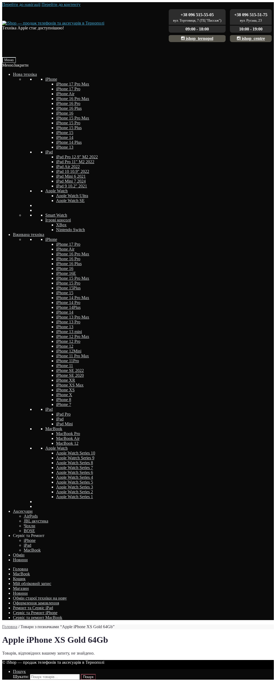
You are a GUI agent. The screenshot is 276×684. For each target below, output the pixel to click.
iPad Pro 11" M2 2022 (75, 161)
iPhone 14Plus (68, 307)
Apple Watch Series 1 (74, 496)
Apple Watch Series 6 (74, 472)
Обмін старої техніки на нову (40, 598)
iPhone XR (65, 380)
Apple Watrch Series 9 (75, 458)
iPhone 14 (64, 137)
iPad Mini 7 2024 (71, 181)
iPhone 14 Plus (69, 142)
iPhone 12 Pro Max (72, 336)
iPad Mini (64, 424)
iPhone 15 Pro (68, 123)
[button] (15, 65)
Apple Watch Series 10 (75, 453)
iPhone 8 (63, 399)
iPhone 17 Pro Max (72, 84)
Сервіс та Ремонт (28, 535)
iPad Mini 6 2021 (71, 176)
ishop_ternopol (199, 38)
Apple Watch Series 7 (74, 467)
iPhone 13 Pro (68, 322)
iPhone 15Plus (68, 288)
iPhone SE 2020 (70, 375)
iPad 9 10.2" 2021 (71, 186)
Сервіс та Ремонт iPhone (35, 612)
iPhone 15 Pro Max (72, 118)
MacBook (53, 428)
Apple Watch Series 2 (74, 492)
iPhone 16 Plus (69, 108)
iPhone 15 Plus (69, 127)
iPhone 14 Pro (68, 302)
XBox (61, 225)
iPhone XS (65, 390)
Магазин (21, 588)
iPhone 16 (64, 113)
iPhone (51, 79)
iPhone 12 (64, 346)
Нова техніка (25, 74)
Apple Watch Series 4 (74, 477)
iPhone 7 (63, 404)
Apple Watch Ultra (72, 195)
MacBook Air (68, 438)
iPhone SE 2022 (70, 370)
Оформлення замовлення (36, 603)
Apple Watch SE (70, 200)
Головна (20, 569)
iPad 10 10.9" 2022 (72, 171)
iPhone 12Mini (68, 351)
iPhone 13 (64, 147)
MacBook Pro (68, 433)
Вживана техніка (28, 234)
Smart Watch (56, 215)
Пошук (19, 671)
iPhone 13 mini (69, 331)
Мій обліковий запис (32, 583)
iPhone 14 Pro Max (72, 297)
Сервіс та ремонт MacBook (37, 617)
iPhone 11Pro (67, 360)
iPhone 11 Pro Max (72, 356)
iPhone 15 (64, 132)
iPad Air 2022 (68, 166)
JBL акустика (36, 521)
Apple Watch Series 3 (74, 487)
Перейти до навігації (21, 4)
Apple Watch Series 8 (74, 462)
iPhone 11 (64, 365)
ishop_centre (253, 38)
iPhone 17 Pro (68, 89)
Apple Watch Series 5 (74, 482)
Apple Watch (56, 191)
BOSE (29, 530)
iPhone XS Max (70, 385)
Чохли (29, 526)
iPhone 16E (66, 273)
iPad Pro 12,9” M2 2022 (77, 157)
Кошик (19, 578)
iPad (49, 152)
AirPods (31, 516)
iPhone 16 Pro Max (72, 98)
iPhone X (64, 394)
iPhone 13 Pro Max (72, 317)
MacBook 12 (67, 443)
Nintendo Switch (70, 229)
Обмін (19, 555)
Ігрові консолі (58, 220)
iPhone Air (65, 93)
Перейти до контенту (61, 4)
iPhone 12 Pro (68, 341)
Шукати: (21, 676)
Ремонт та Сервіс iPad (33, 608)
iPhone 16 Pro (68, 103)
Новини (20, 560)
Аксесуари (23, 511)
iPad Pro (63, 414)
